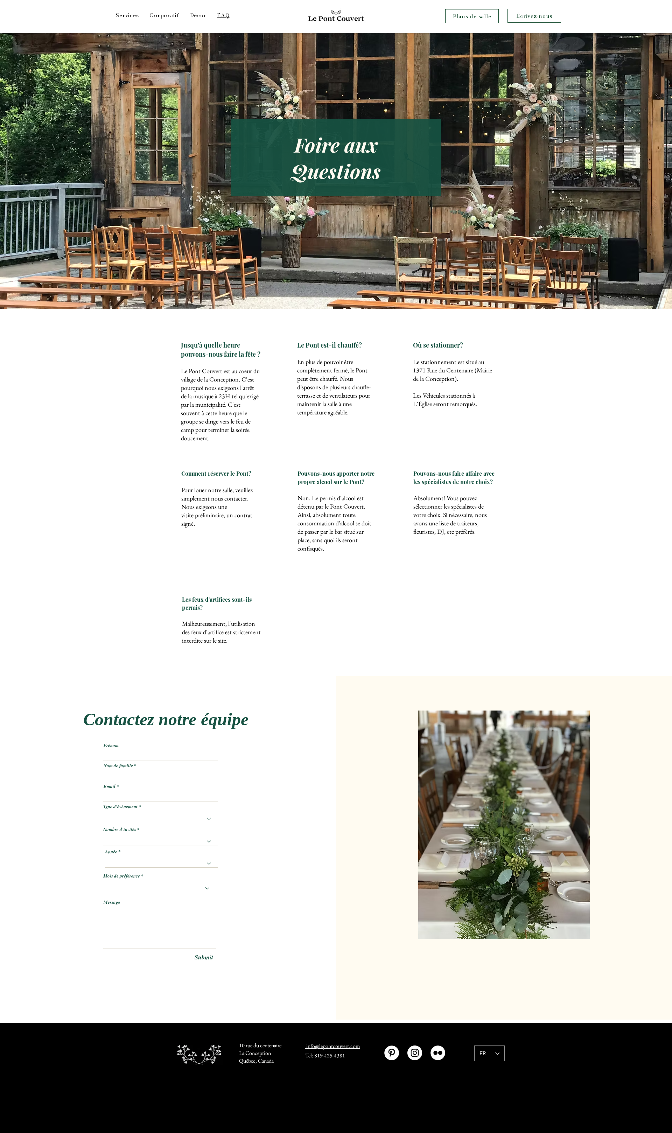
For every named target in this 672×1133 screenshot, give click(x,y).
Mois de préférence (121, 876)
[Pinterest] (391, 1052)
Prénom (111, 745)
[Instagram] (414, 1052)
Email (109, 786)
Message (112, 902)
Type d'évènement (120, 806)
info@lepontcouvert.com (332, 1046)
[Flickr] (437, 1052)
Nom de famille (118, 765)
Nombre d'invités (119, 829)
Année (111, 851)
